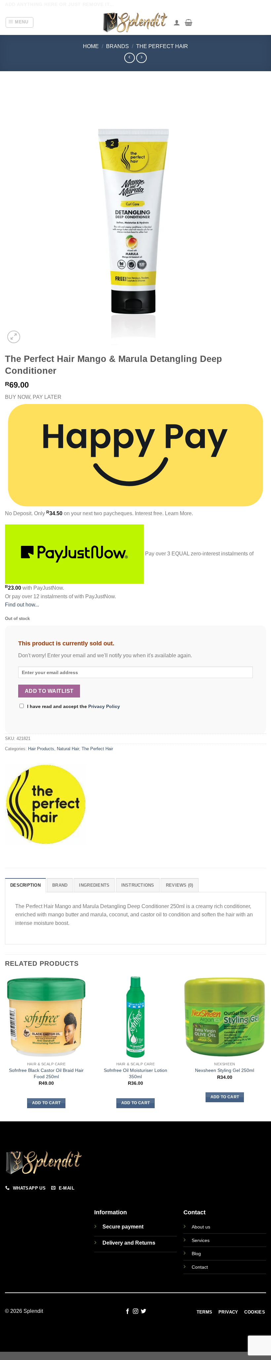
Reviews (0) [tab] (179, 885)
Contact (200, 1267)
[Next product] (129, 58)
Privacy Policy (104, 706)
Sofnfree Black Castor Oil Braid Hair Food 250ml (46, 1073)
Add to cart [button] (46, 1103)
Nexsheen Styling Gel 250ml (224, 1070)
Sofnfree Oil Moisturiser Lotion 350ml (135, 1073)
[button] (19, 22)
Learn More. (179, 513)
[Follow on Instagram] (135, 1312)
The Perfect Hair (162, 46)
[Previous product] (141, 58)
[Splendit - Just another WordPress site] (135, 22)
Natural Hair (68, 748)
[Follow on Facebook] (127, 1312)
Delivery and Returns (128, 1243)
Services (201, 1240)
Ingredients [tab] (94, 885)
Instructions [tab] (137, 885)
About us (201, 1226)
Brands (117, 46)
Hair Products (41, 748)
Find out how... (22, 604)
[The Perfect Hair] (46, 804)
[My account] (177, 22)
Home (91, 46)
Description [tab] (25, 885)
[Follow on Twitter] (143, 1312)
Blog (196, 1253)
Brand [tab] (59, 885)
